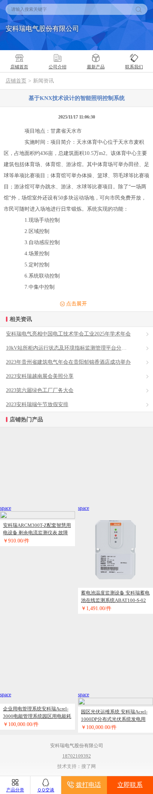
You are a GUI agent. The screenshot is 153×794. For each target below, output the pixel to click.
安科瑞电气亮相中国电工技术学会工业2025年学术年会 (68, 334)
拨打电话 (88, 784)
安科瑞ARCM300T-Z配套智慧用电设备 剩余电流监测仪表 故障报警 (37, 529)
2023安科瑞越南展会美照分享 (40, 376)
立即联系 (130, 784)
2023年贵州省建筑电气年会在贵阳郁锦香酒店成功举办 (68, 362)
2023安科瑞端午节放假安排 (37, 404)
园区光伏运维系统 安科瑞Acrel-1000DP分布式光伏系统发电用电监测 (114, 716)
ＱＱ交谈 (45, 790)
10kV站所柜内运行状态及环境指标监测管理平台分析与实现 (74, 348)
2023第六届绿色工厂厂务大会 (40, 390)
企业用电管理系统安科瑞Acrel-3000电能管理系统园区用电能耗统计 (37, 713)
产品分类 (15, 790)
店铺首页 (16, 81)
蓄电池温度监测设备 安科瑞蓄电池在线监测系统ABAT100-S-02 (115, 596)
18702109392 (76, 756)
